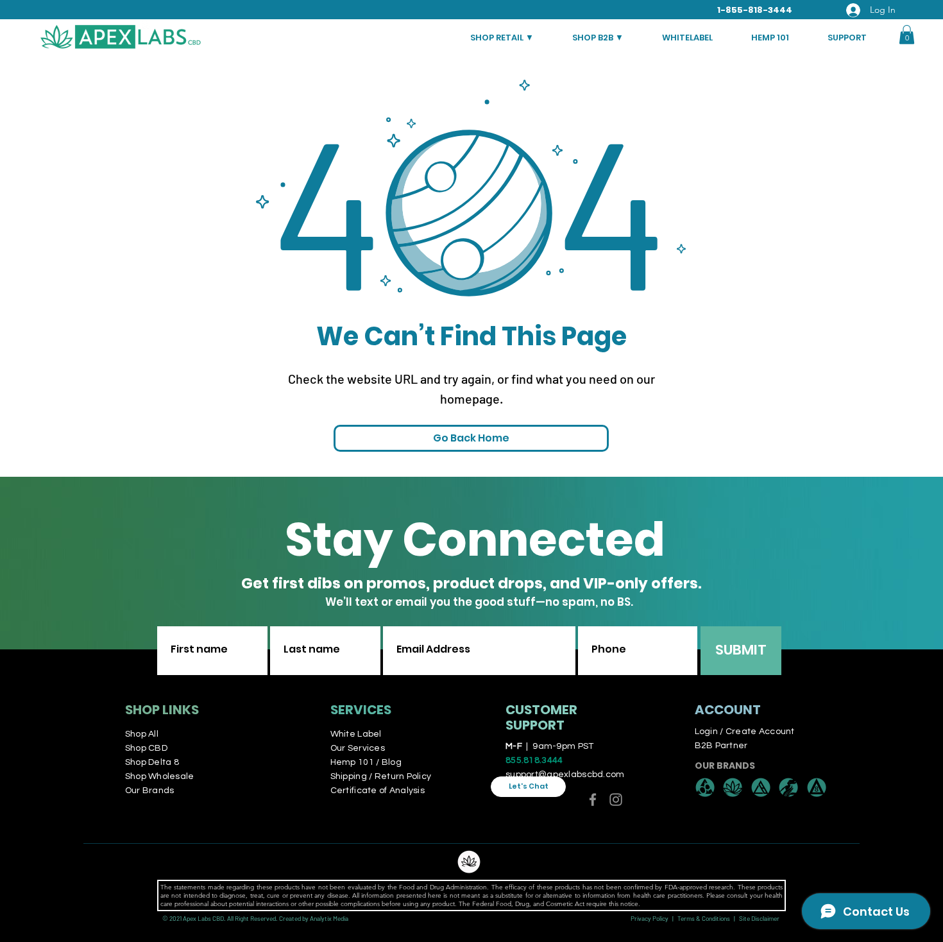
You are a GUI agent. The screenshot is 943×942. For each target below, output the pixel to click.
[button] (907, 34)
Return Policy (403, 776)
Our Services (357, 748)
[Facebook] (592, 799)
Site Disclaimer (759, 918)
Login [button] (706, 731)
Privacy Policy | (654, 918)
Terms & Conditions (703, 918)
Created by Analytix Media (313, 918)
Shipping (350, 776)
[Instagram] (615, 799)
